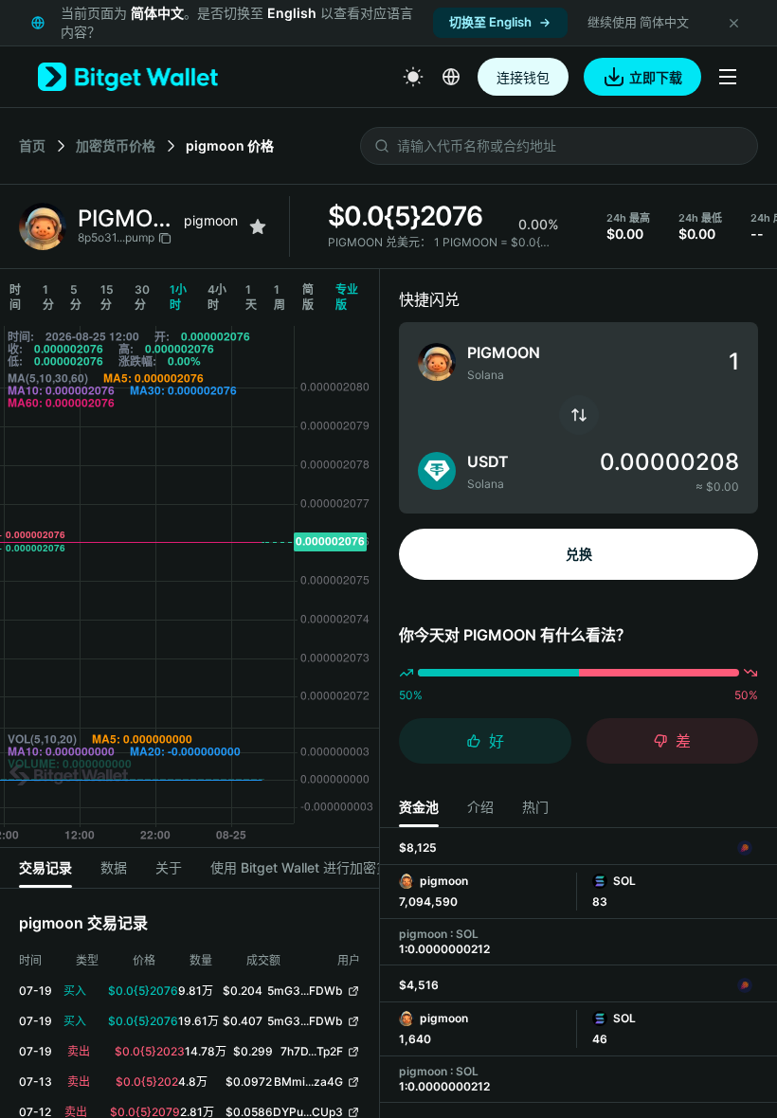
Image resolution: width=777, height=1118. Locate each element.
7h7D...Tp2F (311, 1051)
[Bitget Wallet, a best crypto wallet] (128, 77)
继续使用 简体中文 (638, 21)
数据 (113, 867)
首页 (32, 145)
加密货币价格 (115, 145)
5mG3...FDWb (305, 990)
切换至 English (490, 21)
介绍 (480, 807)
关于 (168, 867)
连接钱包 (523, 77)
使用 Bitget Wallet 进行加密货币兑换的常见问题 (353, 867)
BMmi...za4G (308, 1081)
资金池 (419, 807)
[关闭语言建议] (733, 22)
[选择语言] (451, 76)
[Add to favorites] (257, 226)
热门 (535, 807)
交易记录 (45, 867)
